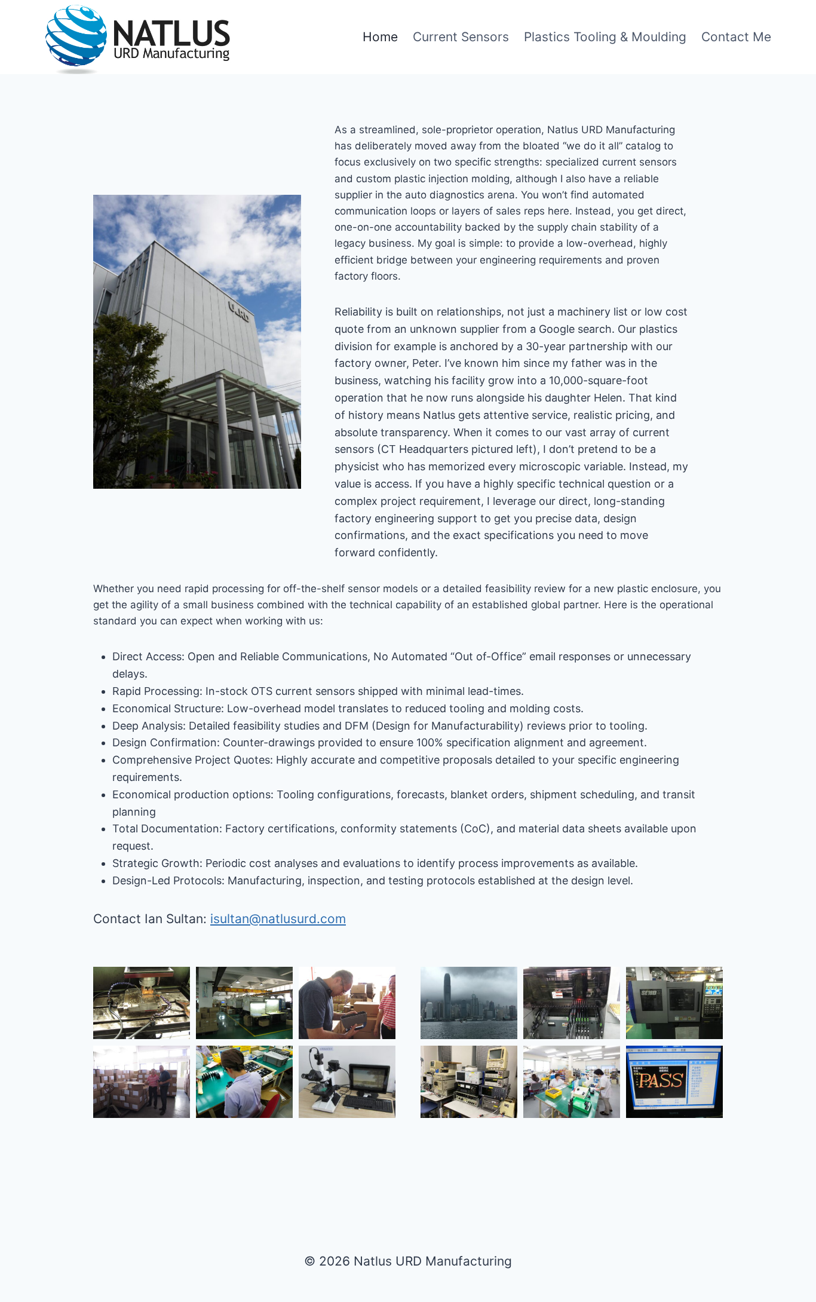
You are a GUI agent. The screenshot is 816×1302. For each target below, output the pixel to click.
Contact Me (736, 36)
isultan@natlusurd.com (278, 918)
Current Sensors (461, 36)
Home (380, 36)
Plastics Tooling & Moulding (605, 36)
